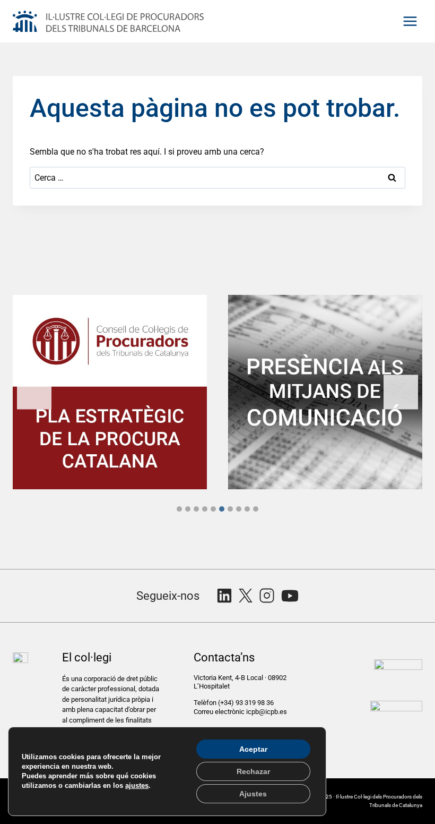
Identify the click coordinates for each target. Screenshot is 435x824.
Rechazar (253, 771)
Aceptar (253, 749)
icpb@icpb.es (266, 712)
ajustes (137, 785)
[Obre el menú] (409, 21)
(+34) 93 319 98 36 (246, 703)
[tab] (179, 509)
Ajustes (253, 793)
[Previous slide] (34, 392)
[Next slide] (401, 392)
